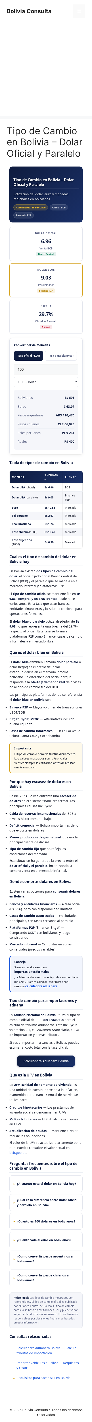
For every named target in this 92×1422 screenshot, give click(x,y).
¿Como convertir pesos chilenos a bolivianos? (43, 1277)
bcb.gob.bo (17, 1152)
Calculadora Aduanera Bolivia (46, 1061)
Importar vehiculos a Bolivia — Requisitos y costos (48, 1365)
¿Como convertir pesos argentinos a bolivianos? (45, 1258)
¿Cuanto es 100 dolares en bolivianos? (46, 1221)
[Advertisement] (46, 70)
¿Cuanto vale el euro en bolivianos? (44, 1240)
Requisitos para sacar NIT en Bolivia (44, 1378)
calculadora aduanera (41, 986)
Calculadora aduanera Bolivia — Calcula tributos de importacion (46, 1350)
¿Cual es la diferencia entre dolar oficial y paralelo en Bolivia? (47, 1202)
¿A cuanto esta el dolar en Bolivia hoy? (46, 1183)
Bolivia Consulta (29, 11)
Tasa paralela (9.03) (60, 356)
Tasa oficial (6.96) (28, 356)
